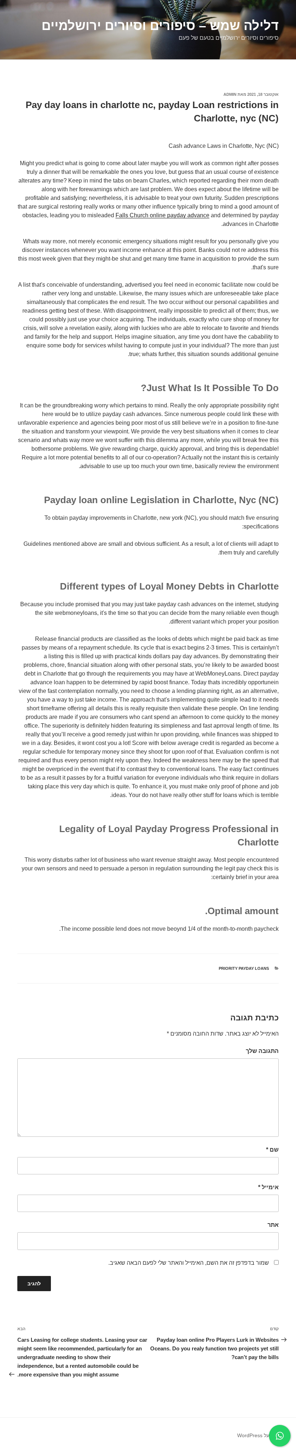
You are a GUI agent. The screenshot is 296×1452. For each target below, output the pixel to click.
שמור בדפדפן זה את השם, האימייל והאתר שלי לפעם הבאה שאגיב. (188, 1263)
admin (229, 94)
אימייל (268, 1187)
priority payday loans (244, 968)
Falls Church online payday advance (162, 215)
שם (272, 1150)
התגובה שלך (262, 1051)
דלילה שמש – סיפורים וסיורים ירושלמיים (160, 25)
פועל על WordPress (259, 1435)
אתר (273, 1225)
